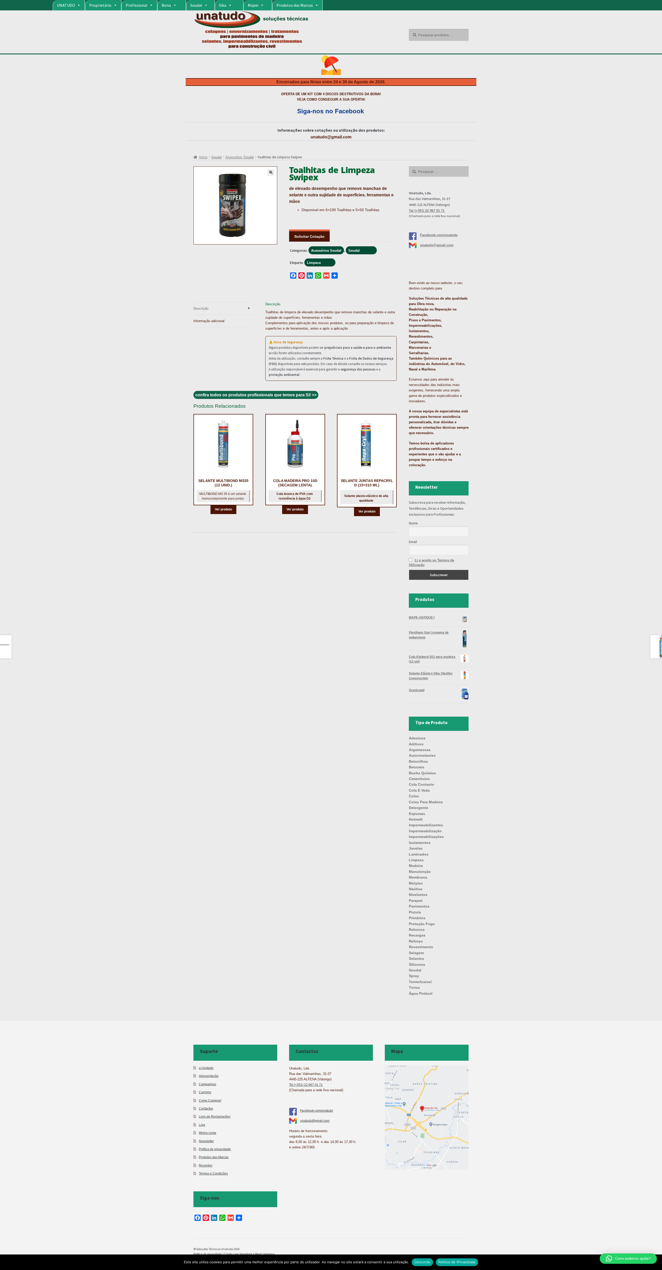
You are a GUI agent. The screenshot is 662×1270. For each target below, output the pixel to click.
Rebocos (417, 929)
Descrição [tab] (200, 308)
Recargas (417, 935)
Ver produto (223, 509)
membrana (418, 877)
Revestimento (421, 947)
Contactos (206, 1108)
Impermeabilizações (426, 837)
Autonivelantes (422, 755)
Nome (413, 523)
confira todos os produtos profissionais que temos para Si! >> (256, 395)
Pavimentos (419, 906)
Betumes (416, 767)
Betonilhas (418, 761)
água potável (420, 993)
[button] (270, 172)
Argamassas (420, 750)
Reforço (416, 941)
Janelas (416, 848)
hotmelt (416, 819)
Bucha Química (422, 773)
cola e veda (419, 790)
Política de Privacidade (457, 1262)
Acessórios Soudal (239, 157)
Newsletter (206, 1141)
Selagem (416, 953)
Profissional (136, 5)
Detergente (418, 808)
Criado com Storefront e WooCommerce (249, 1254)
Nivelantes (418, 895)
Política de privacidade (215, 1149)
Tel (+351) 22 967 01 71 (427, 211)
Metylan (416, 883)
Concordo (422, 1262)
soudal (415, 970)
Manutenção (420, 872)
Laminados (418, 854)
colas (414, 796)
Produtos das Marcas (294, 5)
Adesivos (417, 738)
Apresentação (209, 1076)
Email (413, 541)
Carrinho (205, 1092)
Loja (202, 1124)
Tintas (414, 987)
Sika (222, 5)
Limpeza (314, 263)
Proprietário (100, 5)
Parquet (416, 900)
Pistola (415, 912)
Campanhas (207, 1084)
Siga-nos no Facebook (330, 111)
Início (203, 157)
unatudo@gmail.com (331, 137)
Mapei (253, 5)
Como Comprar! (210, 1100)
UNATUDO (66, 5)
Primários (417, 918)
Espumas (417, 814)
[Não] (655, 1262)
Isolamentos (420, 843)
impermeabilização (425, 831)
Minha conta (207, 1132)
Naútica (415, 889)
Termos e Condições (213, 1173)
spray (414, 976)
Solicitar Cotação (309, 236)
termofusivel (420, 982)
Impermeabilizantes (426, 825)
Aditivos (416, 744)
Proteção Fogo (422, 924)
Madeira (416, 866)
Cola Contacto (421, 784)
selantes (416, 958)
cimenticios (419, 779)
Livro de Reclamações (214, 1116)
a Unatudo (206, 1068)
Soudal (196, 5)
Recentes (205, 1165)
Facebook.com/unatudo (439, 235)
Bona (166, 5)
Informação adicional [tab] (208, 321)
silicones (417, 964)
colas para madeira (426, 802)
